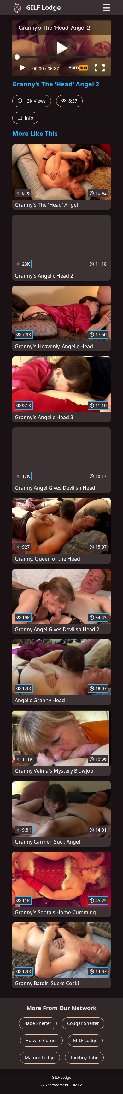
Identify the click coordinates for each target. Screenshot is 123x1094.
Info (28, 118)
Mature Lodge (40, 1057)
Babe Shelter (37, 1023)
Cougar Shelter (83, 1023)
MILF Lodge (85, 1040)
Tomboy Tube (84, 1057)
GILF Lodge (43, 7)
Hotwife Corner (41, 1040)
